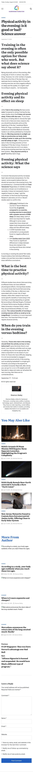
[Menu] (2, 8)
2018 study (13, 203)
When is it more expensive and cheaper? (15, 599)
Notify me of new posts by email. (14, 754)
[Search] (31, 8)
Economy (3, 595)
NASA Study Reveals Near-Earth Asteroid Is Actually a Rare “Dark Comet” (16, 484)
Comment (5, 695)
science (3, 17)
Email (3, 726)
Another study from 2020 (21, 238)
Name (4, 718)
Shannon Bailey (19, 574)
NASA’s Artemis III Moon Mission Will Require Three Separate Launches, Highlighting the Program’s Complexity (14, 451)
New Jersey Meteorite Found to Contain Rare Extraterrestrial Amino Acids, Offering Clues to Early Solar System (15, 517)
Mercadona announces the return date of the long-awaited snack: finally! (16, 629)
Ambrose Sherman (17, 458)
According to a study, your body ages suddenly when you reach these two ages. (16, 568)
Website (4, 734)
